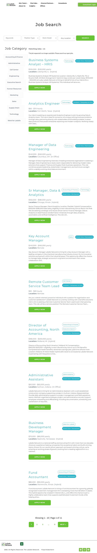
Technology (14, 114)
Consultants (62, 3)
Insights (32, 6)
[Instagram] (84, 549)
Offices (42, 6)
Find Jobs (33, 3)
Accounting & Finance (14, 57)
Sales (14, 101)
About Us (22, 6)
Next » (63, 524)
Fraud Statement (47, 550)
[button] (21, 543)
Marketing (14, 95)
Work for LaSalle (14, 120)
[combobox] (30, 38)
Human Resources (14, 89)
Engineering (14, 76)
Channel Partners (47, 3)
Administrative (14, 63)
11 (54, 524)
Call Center (14, 70)
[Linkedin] (80, 549)
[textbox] (34, 38)
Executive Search (14, 82)
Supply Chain (14, 108)
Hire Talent (23, 3)
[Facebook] (88, 549)
